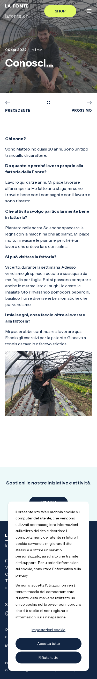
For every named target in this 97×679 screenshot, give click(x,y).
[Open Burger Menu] (89, 11)
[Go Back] (48, 103)
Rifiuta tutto (48, 657)
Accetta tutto (48, 643)
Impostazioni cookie (48, 629)
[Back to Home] (16, 11)
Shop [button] (60, 11)
